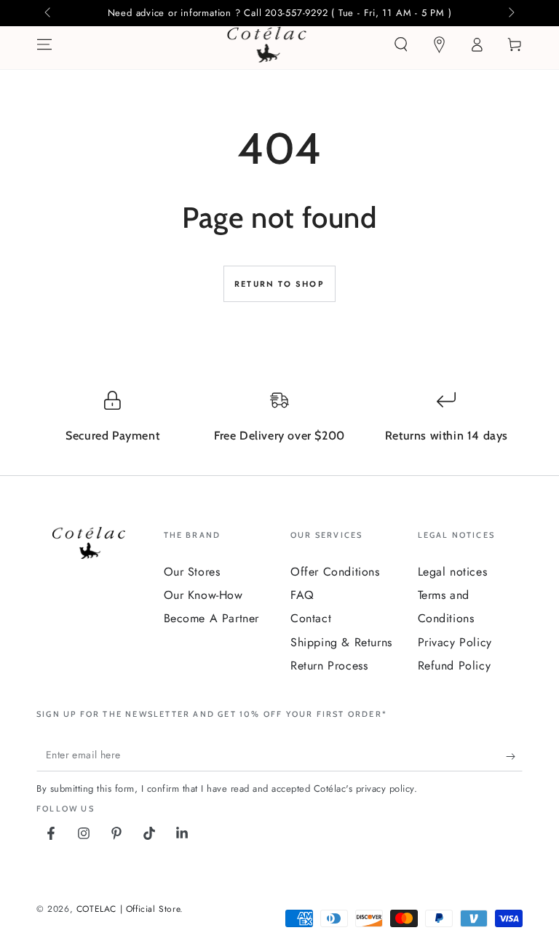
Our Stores (192, 571)
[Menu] (44, 44)
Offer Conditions (335, 571)
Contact (310, 618)
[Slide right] (510, 13)
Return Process (329, 665)
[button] (401, 44)
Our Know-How (203, 595)
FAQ (302, 595)
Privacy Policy (455, 642)
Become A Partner (212, 618)
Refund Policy (454, 665)
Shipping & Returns (341, 642)
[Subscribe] (514, 757)
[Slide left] (48, 13)
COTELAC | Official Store (128, 909)
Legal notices (453, 571)
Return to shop (279, 284)
